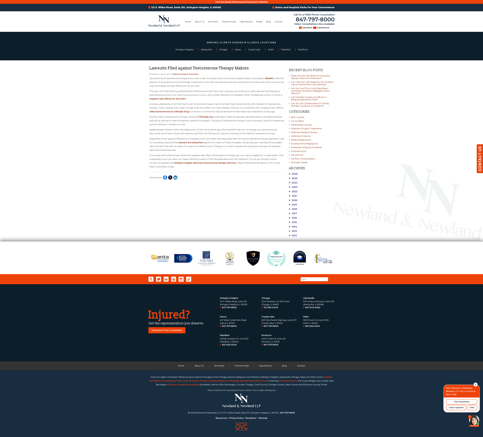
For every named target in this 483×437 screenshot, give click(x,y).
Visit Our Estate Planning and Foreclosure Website (241, 2)
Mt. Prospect (202, 381)
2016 (293, 218)
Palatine (328, 377)
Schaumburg (168, 381)
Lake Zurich (189, 381)
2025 (293, 178)
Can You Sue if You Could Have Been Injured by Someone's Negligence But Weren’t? (310, 91)
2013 (293, 231)
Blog (268, 21)
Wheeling (234, 381)
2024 (293, 182)
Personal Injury (299, 151)
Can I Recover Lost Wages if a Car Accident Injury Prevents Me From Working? (312, 83)
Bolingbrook (246, 381)
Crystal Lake (267, 317)
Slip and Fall (297, 155)
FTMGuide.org (205, 117)
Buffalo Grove (260, 381)
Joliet (306, 317)
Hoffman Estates (288, 381)
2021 (293, 196)
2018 (293, 209)
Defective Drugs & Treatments (185, 74)
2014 (293, 226)
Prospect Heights (177, 384)
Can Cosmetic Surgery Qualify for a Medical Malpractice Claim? (308, 98)
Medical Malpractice (301, 140)
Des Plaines (155, 381)
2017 (293, 213)
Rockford (266, 335)
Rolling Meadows (219, 381)
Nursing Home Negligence (304, 143)
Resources (221, 418)
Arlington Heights (229, 298)
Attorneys (213, 21)
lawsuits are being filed (191, 142)
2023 (293, 187)
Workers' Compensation (303, 159)
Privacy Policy (236, 418)
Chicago (265, 298)
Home (188, 21)
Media (259, 21)
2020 (293, 200)
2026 (293, 174)
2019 (293, 204)
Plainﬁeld (224, 335)
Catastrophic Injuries (301, 125)
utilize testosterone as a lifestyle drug (169, 111)
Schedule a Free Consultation (167, 330)
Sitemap (263, 418)
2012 (293, 235)
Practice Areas (229, 21)
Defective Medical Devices (304, 132)
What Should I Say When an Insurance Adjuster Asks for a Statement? (310, 77)
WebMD (269, 78)
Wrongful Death (299, 162)
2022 (293, 191)
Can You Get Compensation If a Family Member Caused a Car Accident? (310, 104)
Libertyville (308, 298)
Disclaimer (250, 418)
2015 (293, 222)
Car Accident (297, 121)
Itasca (223, 317)
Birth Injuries (297, 117)
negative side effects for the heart (167, 99)
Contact (279, 21)
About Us (199, 21)
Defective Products (301, 136)
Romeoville (193, 384)
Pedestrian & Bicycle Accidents (306, 147)
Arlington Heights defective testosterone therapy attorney (205, 163)
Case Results (246, 21)
